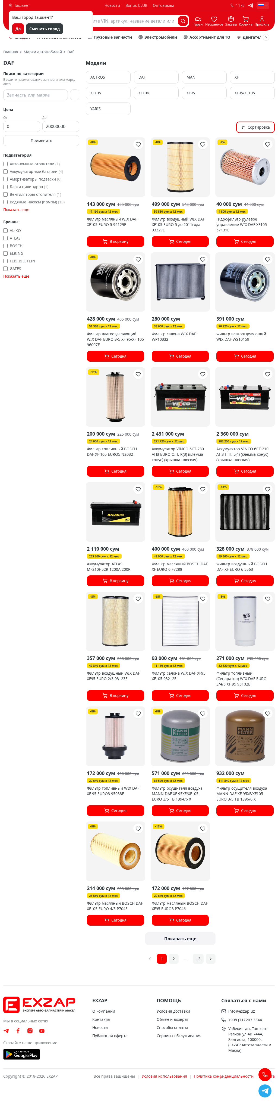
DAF (142, 77)
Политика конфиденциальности (224, 1076)
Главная (10, 51)
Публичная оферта (110, 1035)
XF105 (95, 92)
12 (198, 958)
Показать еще (16, 209)
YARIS (95, 108)
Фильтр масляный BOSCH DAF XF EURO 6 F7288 (180, 566)
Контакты (101, 1019)
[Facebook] (18, 1031)
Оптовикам (163, 5)
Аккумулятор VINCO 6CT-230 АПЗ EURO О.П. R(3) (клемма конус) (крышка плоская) (178, 454)
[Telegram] (250, 5)
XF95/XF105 (245, 92)
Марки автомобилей (43, 51)
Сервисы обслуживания (179, 1035)
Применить (41, 140)
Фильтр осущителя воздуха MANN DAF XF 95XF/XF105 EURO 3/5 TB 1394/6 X (177, 794)
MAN (191, 77)
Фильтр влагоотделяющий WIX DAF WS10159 (241, 336)
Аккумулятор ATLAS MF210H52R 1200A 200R (109, 566)
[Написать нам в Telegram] (264, 1090)
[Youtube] (42, 1031)
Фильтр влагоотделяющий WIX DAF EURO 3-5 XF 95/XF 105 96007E (115, 339)
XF (237, 77)
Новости (112, 5)
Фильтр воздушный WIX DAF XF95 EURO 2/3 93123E (113, 676)
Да (18, 28)
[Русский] (263, 5)
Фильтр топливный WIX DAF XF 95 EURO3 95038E (113, 791)
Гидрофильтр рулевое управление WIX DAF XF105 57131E (241, 224)
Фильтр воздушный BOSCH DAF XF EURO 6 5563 (241, 566)
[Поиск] (183, 21)
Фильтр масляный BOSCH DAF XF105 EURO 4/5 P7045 (115, 906)
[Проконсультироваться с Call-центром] (264, 1074)
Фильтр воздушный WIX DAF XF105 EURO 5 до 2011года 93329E (178, 224)
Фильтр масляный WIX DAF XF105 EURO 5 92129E (112, 221)
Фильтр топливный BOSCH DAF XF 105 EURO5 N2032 (112, 451)
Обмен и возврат (173, 1019)
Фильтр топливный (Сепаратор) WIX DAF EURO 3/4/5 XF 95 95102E (241, 679)
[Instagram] (30, 1031)
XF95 (191, 92)
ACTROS (97, 77)
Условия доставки (173, 1011)
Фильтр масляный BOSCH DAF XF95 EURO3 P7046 (180, 906)
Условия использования (164, 1076)
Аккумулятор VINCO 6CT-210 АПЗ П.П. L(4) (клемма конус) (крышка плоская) (242, 454)
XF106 (143, 92)
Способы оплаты (172, 1027)
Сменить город (44, 28)
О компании (103, 1011)
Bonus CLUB (136, 5)
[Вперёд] (266, 37)
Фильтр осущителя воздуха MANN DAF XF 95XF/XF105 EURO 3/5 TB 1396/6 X (241, 794)
